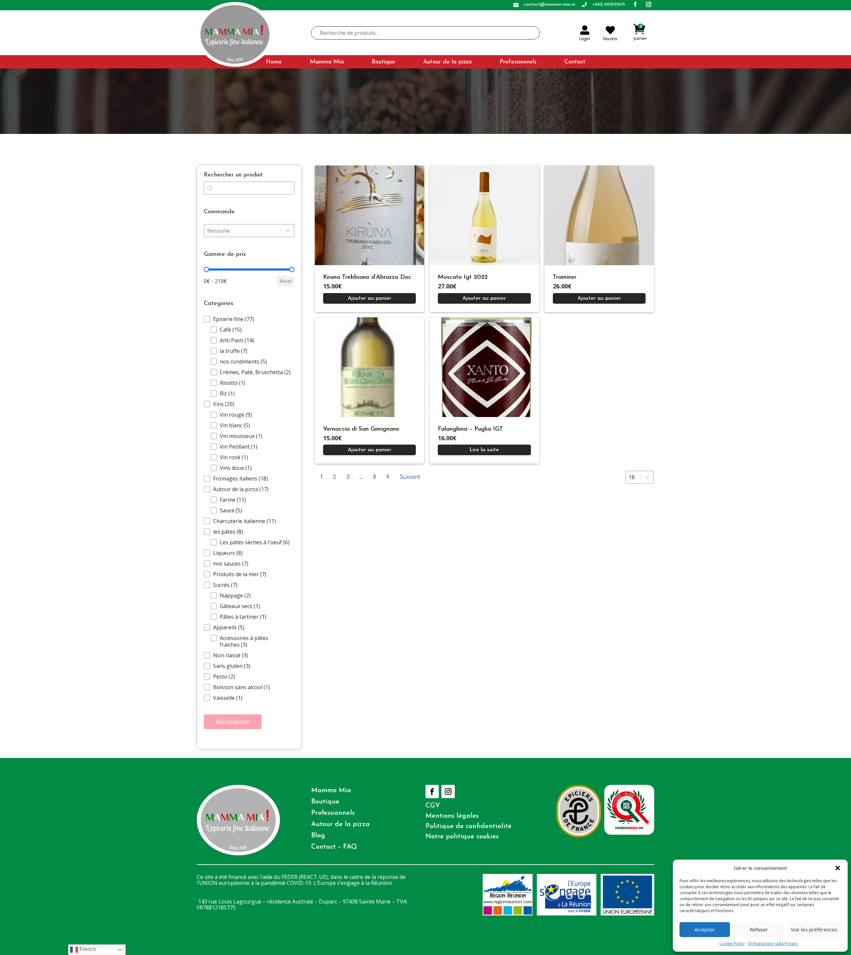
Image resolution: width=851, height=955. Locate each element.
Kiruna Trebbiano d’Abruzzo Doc (367, 277)
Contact (574, 62)
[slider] (206, 269)
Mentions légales (452, 816)
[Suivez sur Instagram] (448, 791)
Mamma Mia (327, 62)
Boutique (383, 62)
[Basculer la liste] (288, 231)
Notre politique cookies (462, 836)
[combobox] (243, 231)
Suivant (410, 477)
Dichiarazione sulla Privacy (773, 943)
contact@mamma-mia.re (549, 4)
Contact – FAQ (334, 847)
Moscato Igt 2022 (463, 277)
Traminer (564, 277)
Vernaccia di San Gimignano (361, 429)
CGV (433, 805)
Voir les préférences (814, 929)
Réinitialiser (233, 722)
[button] (837, 868)
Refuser (759, 929)
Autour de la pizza (447, 62)
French (87, 949)
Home (274, 62)
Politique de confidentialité (469, 826)
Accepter (704, 929)
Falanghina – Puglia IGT (470, 429)
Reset (286, 281)
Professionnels (518, 62)
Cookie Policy (732, 943)
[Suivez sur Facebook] (432, 791)
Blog (318, 835)
